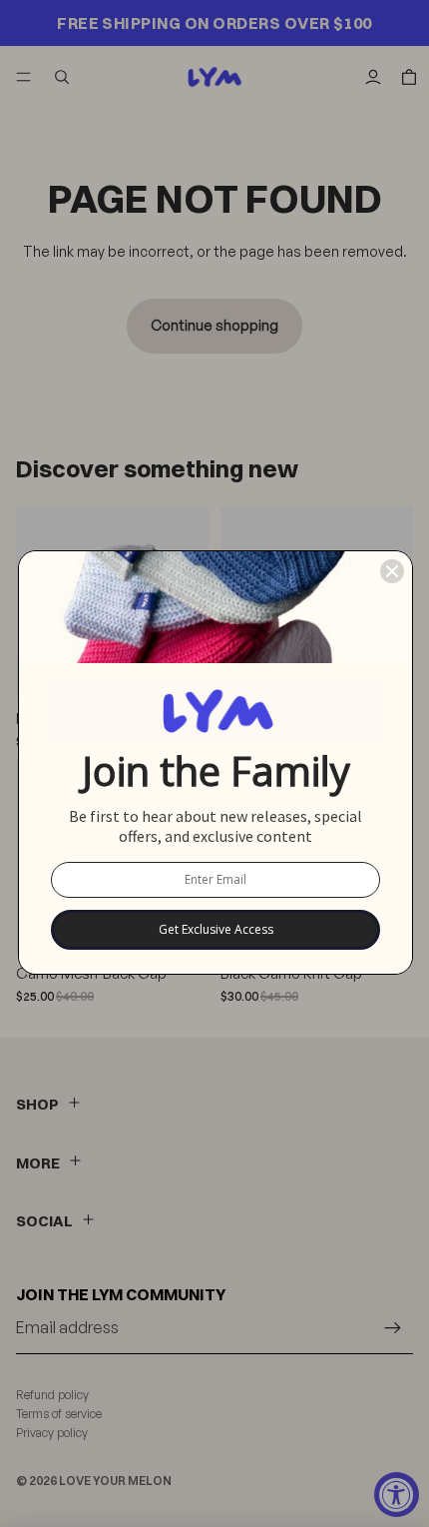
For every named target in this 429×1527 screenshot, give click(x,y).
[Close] (392, 571)
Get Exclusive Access (216, 929)
